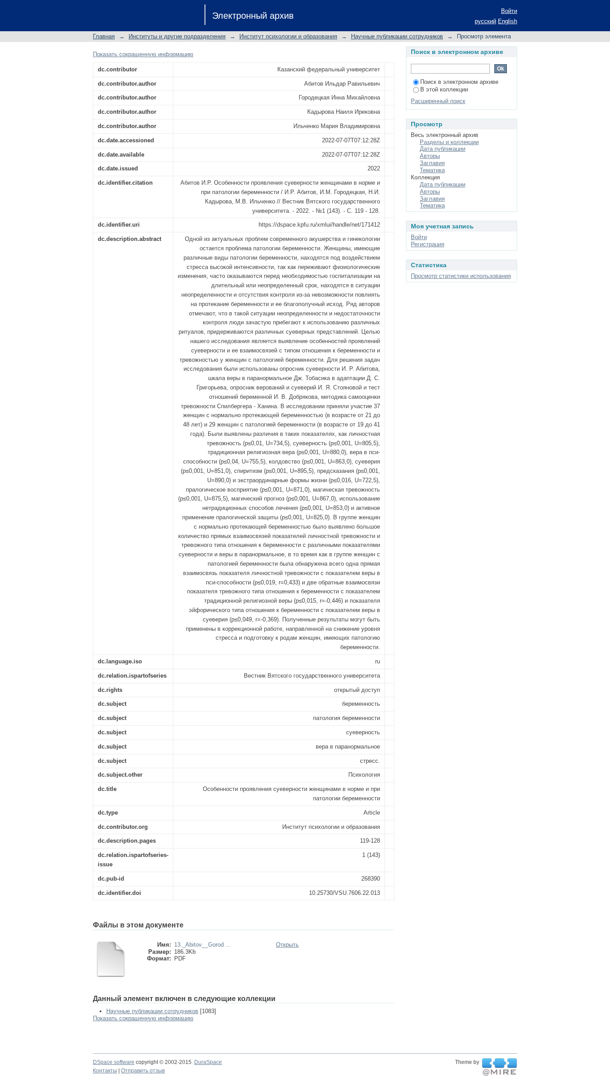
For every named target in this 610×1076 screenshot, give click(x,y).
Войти (509, 11)
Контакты (105, 1071)
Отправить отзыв (143, 1071)
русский (485, 21)
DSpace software (113, 1062)
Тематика (432, 170)
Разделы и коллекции (449, 142)
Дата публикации (442, 148)
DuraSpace (208, 1062)
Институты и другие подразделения (177, 36)
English (507, 21)
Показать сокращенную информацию (143, 54)
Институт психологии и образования (288, 36)
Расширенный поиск (438, 101)
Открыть (287, 944)
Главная (104, 36)
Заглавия (432, 163)
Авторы (430, 156)
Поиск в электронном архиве (459, 82)
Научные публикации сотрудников (397, 36)
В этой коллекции (444, 89)
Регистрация (427, 244)
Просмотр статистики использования (461, 276)
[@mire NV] (499, 1067)
